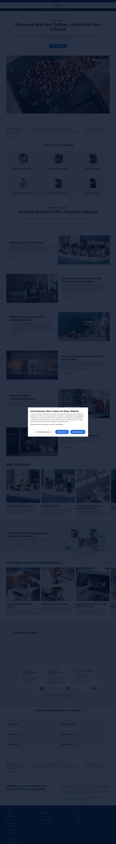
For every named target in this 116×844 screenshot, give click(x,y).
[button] (95, 393)
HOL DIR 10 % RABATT (37, 436)
